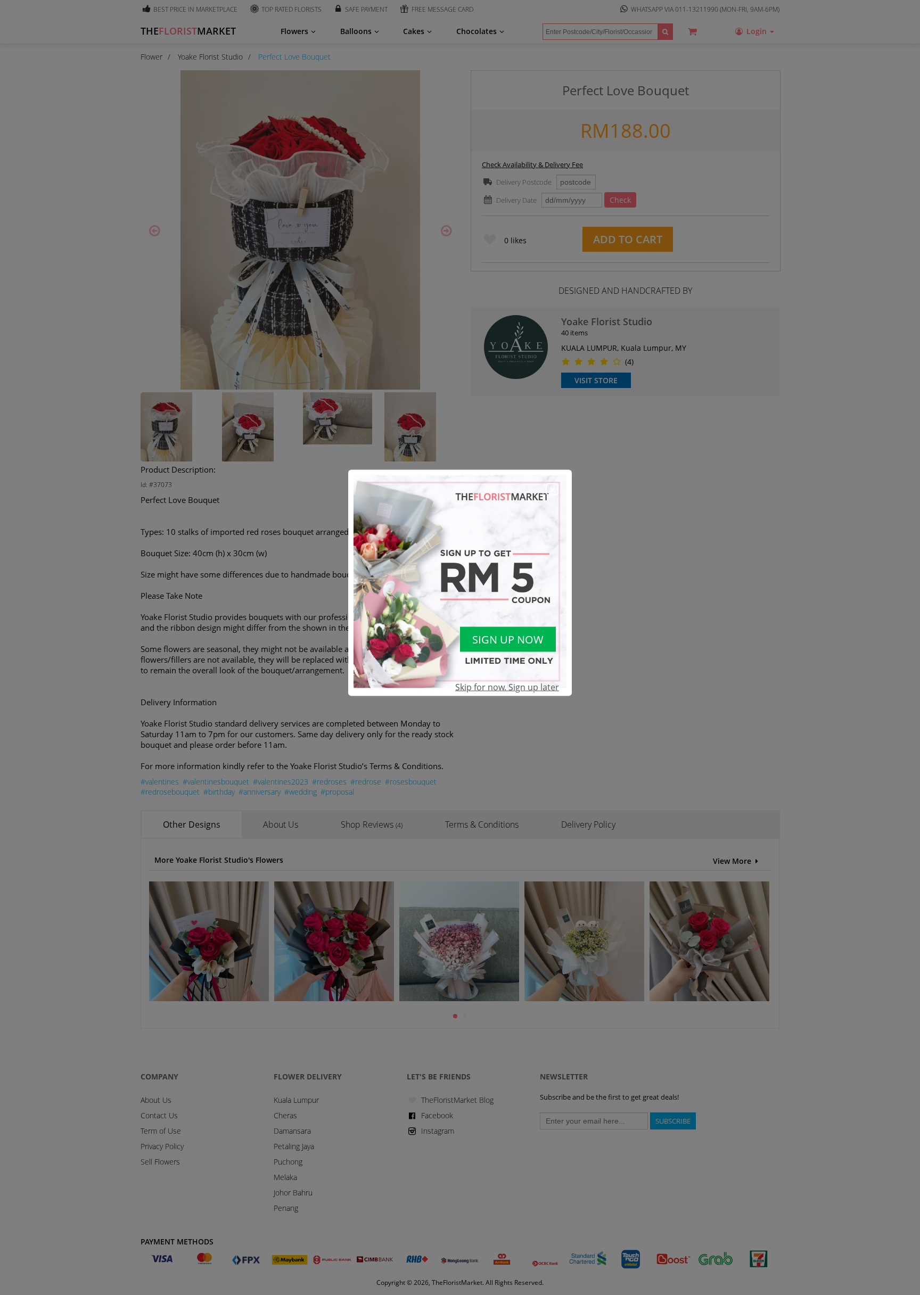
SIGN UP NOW (508, 639)
